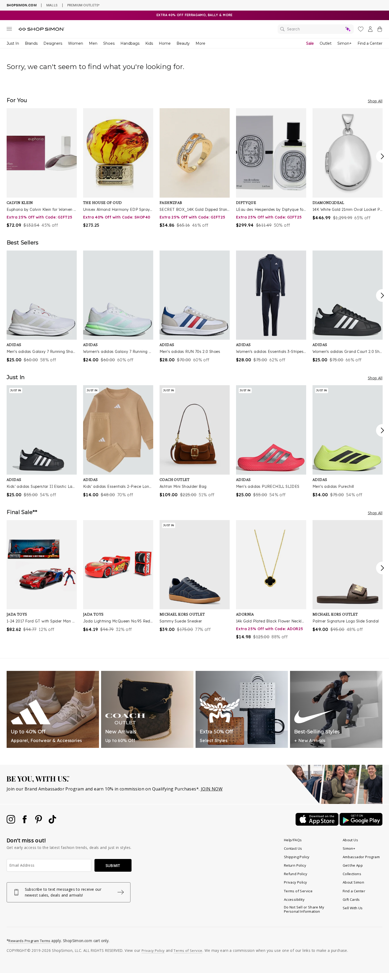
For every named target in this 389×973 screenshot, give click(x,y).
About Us (350, 840)
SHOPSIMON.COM (22, 5)
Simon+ (344, 43)
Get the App (353, 865)
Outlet (326, 43)
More (200, 43)
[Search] (316, 29)
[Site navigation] (9, 30)
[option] (41, 168)
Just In (13, 43)
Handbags (129, 43)
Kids (149, 43)
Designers (52, 43)
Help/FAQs (293, 840)
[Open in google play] (361, 824)
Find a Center (370, 43)
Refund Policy (295, 873)
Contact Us (293, 848)
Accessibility (294, 899)
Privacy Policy (295, 882)
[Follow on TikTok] (52, 822)
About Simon (353, 882)
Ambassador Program (361, 856)
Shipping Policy (297, 856)
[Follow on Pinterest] (39, 822)
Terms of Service (298, 891)
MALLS (52, 5)
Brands (31, 43)
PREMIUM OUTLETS (83, 5)
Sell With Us (353, 908)
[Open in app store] (318, 824)
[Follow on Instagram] (11, 822)
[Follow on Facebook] (25, 822)
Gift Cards (351, 899)
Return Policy (295, 865)
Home (165, 43)
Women (75, 43)
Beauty (183, 43)
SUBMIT (113, 865)
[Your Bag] (379, 30)
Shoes (109, 43)
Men (93, 43)
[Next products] (382, 156)
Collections (352, 873)
